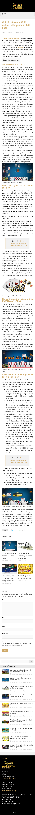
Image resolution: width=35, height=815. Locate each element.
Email (4, 626)
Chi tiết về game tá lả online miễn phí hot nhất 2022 (9, 556)
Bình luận (4, 600)
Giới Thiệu (5, 772)
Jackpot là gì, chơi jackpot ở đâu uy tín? (21, 704)
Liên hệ (4, 774)
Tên (3, 618)
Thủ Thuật (6, 34)
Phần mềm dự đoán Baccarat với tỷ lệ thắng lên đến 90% (8, 578)
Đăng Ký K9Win (7, 782)
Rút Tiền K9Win (6, 789)
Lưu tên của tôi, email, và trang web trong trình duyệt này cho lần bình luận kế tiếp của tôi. (16, 644)
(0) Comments (28, 674)
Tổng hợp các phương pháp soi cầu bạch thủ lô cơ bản (21, 720)
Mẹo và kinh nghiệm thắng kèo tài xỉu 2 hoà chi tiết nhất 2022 (18, 243)
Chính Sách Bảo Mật (8, 776)
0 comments (13, 34)
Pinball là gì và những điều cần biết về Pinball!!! (21, 729)
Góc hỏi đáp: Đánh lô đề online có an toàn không (21, 712)
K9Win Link (21, 812)
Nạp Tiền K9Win (7, 786)
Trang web (5, 633)
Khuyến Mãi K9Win (8, 784)
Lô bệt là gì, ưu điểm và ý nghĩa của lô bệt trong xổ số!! (21, 746)
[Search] (31, 661)
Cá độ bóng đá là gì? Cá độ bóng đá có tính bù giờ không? (25, 556)
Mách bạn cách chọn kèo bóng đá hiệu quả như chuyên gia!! (20, 737)
